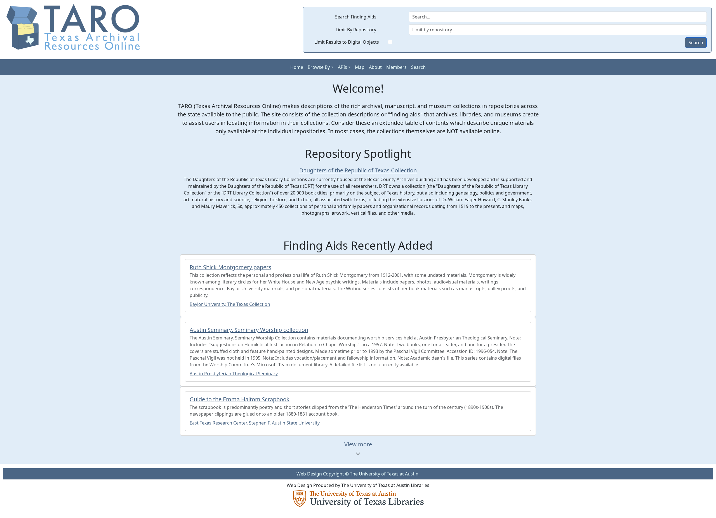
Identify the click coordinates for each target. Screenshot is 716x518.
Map (359, 67)
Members (396, 67)
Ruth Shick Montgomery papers (230, 267)
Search (696, 42)
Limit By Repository (356, 30)
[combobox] (558, 29)
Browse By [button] (319, 67)
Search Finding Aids (355, 17)
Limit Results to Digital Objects (346, 42)
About (375, 67)
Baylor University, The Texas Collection (230, 304)
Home (296, 67)
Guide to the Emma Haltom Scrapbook (239, 399)
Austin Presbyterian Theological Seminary (234, 374)
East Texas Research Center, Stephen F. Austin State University (255, 423)
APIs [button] (342, 67)
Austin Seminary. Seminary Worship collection (249, 330)
